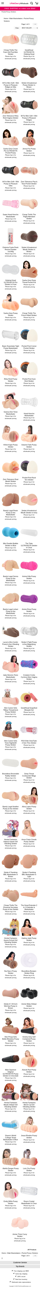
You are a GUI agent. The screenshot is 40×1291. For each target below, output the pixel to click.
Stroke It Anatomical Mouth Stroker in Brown (29, 249)
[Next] (35, 24)
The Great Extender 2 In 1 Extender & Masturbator (29, 907)
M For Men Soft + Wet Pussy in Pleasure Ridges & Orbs (10, 85)
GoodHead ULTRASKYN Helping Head (29, 52)
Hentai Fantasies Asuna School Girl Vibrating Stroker (10, 940)
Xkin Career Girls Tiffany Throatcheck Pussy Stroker (10, 710)
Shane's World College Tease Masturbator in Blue (10, 1137)
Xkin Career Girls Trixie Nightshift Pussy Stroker (10, 743)
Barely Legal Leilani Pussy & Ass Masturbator (10, 611)
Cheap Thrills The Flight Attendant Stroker (29, 216)
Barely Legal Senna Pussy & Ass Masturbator (10, 578)
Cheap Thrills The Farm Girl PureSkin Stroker (10, 52)
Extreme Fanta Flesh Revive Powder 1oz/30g (10, 249)
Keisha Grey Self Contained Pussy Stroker (29, 1039)
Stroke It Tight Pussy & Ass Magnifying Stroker (29, 644)
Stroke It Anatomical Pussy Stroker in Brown (29, 85)
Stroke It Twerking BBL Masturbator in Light (29, 874)
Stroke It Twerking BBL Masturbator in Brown (10, 874)
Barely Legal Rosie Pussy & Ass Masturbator (10, 512)
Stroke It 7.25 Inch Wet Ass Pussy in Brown (10, 1006)
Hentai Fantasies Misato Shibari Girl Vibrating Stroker (11, 1105)
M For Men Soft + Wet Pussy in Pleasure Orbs (10, 184)
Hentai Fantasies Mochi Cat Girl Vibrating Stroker (29, 1105)
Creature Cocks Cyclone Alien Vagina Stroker (29, 677)
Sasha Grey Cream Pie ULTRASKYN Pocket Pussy (10, 151)
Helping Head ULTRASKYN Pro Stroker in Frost (10, 282)
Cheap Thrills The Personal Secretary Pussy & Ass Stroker (10, 907)
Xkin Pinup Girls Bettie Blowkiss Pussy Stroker (10, 1039)
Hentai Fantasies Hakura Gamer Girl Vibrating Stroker (11, 841)
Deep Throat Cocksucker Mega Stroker (29, 776)
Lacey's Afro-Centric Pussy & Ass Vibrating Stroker (10, 644)
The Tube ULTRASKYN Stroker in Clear (29, 545)
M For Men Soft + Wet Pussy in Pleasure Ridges (29, 118)
